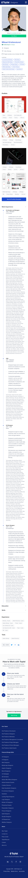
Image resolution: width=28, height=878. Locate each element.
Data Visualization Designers (9, 788)
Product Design (16, 66)
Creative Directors (6, 785)
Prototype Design (14, 64)
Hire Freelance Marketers (8, 736)
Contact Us (4, 834)
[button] (14, 207)
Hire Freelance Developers (9, 731)
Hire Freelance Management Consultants (12, 739)
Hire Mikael (14, 36)
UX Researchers (6, 819)
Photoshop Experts (6, 805)
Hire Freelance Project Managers (10, 742)
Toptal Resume (5, 839)
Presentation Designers (8, 808)
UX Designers (5, 757)
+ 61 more (12, 144)
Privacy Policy (7, 871)
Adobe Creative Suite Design (8, 69)
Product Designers (6, 811)
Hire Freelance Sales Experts (9, 748)
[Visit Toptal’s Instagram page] (20, 861)
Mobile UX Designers (7, 802)
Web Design (17, 59)
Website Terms (14, 871)
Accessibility (22, 871)
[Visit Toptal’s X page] (11, 861)
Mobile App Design (6, 66)
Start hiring (14, 715)
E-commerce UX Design (7, 59)
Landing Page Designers (8, 796)
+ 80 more (22, 117)
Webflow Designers (7, 822)
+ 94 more (22, 169)
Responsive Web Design (8, 62)
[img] (8, 44)
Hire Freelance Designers (8, 734)
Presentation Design (19, 62)
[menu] (26, 2)
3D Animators (5, 776)
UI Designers (5, 759)
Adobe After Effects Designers (9, 779)
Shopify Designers (6, 816)
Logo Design (19, 69)
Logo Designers (6, 799)
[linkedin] (18, 645)
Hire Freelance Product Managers (10, 745)
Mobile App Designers (7, 765)
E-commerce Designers (8, 791)
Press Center (5, 836)
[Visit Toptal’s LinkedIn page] (7, 861)
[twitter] (11, 645)
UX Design (22, 64)
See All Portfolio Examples (14, 199)
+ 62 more (23, 194)
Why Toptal (4, 831)
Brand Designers (6, 771)
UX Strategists (5, 774)
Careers (4, 842)
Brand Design (5, 64)
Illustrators (4, 794)
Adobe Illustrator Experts (8, 782)
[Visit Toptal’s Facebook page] (16, 861)
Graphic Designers (6, 768)
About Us (4, 845)
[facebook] (15, 645)
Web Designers (6, 762)
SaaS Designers (6, 813)
